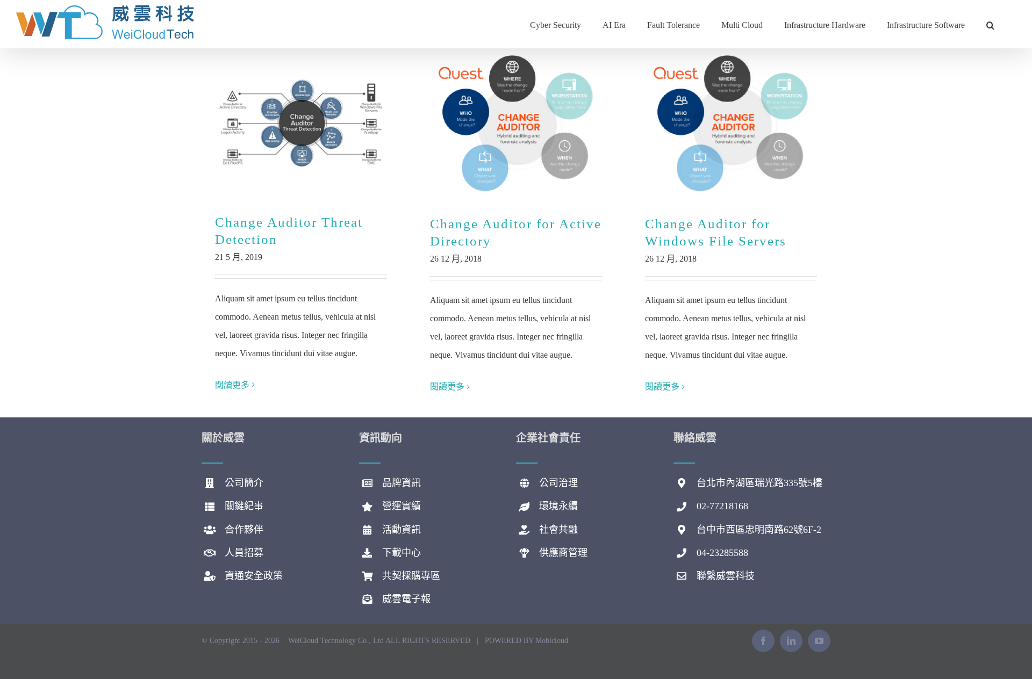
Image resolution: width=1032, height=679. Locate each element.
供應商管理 (563, 552)
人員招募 (244, 552)
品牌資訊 (401, 483)
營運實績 (401, 506)
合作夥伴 (244, 529)
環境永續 (558, 506)
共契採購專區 (411, 575)
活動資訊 (401, 529)
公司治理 (558, 483)
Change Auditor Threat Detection (301, 123)
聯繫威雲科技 (726, 575)
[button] (990, 24)
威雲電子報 (406, 599)
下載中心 (401, 552)
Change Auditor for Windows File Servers (731, 124)
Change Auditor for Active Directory (516, 124)
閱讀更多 (232, 384)
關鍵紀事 (244, 506)
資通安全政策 (254, 575)
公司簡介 (244, 483)
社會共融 (558, 529)
